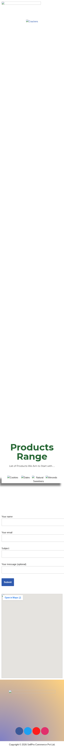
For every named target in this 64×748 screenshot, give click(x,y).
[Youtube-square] (36, 731)
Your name (7, 516)
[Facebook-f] (19, 731)
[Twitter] (28, 731)
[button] (32, 14)
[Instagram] (45, 731)
